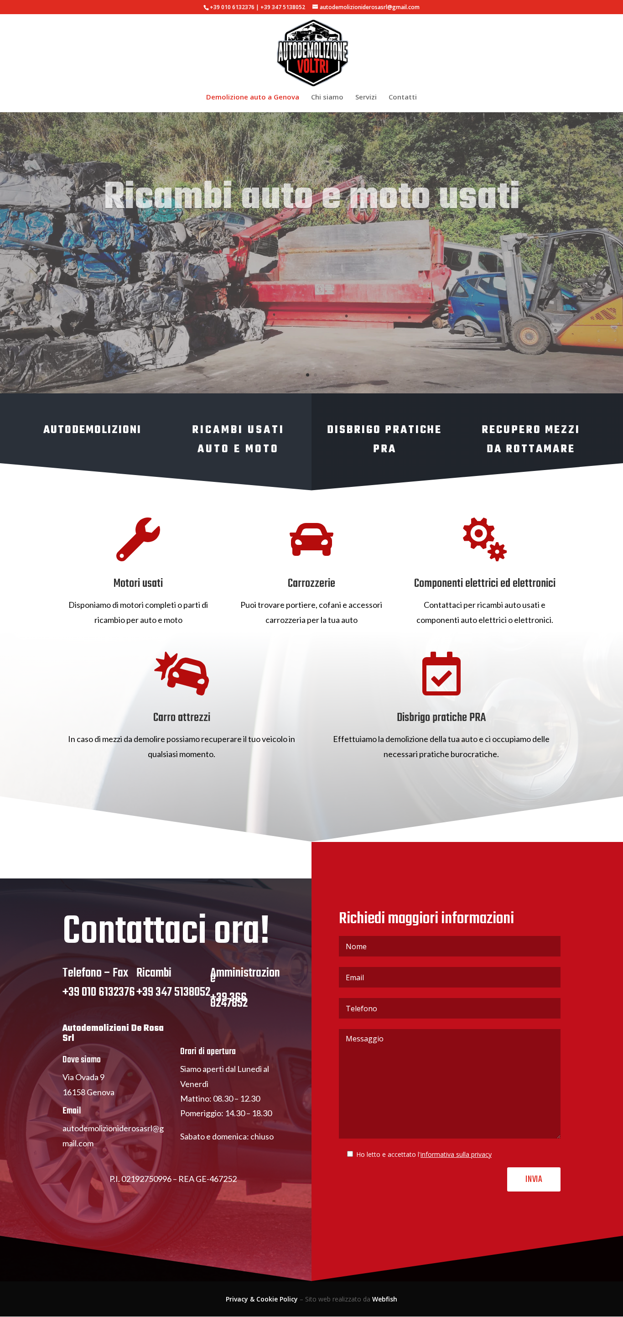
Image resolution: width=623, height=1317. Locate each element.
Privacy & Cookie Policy (262, 1299)
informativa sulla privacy (456, 1154)
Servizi (366, 97)
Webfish (384, 1299)
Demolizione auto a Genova (252, 97)
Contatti (403, 97)
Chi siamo (327, 97)
